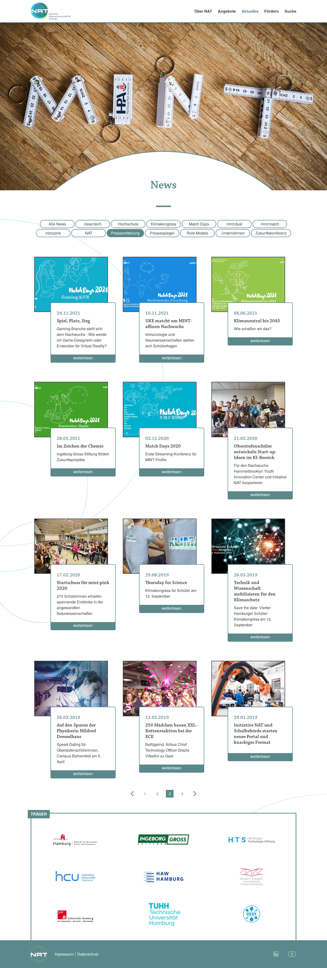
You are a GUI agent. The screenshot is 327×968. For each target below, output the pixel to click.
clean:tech (92, 224)
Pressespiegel (162, 233)
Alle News (57, 224)
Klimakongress (163, 224)
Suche (290, 11)
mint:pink (53, 233)
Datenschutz (88, 954)
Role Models (197, 233)
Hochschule (128, 224)
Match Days (199, 224)
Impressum (64, 954)
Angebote (227, 11)
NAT (88, 233)
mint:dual (234, 224)
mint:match (270, 224)
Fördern (271, 11)
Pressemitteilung (125, 233)
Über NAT (203, 11)
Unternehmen (233, 233)
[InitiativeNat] (54, 11)
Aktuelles (250, 11)
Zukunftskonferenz (271, 233)
